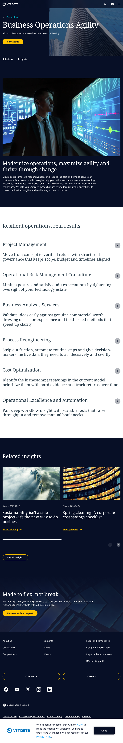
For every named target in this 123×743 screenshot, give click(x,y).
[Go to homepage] (10, 4)
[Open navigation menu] (119, 4)
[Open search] (105, 4)
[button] (16, 705)
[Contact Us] (112, 4)
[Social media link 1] (6, 689)
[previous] (110, 545)
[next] (118, 545)
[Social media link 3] (27, 689)
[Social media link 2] (16, 689)
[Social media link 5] (49, 689)
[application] (61, 730)
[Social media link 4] (38, 689)
